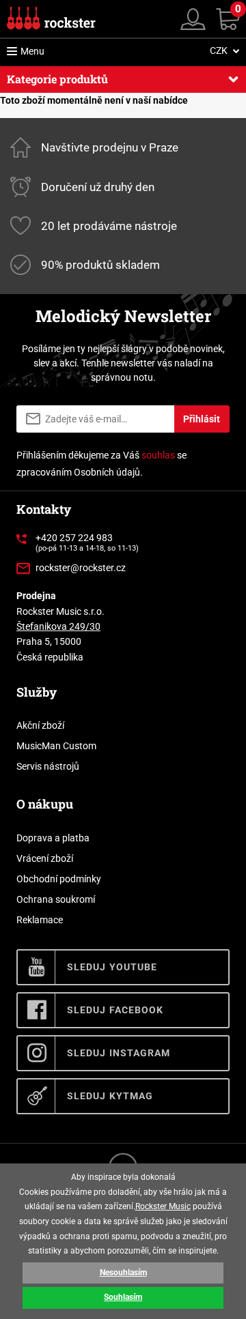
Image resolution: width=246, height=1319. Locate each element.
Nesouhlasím (123, 1272)
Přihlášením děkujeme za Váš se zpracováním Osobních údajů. (101, 464)
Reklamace (39, 919)
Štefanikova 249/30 (58, 626)
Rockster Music (163, 1206)
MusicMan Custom (56, 745)
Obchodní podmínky (58, 878)
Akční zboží (40, 725)
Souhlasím (123, 1297)
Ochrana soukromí (55, 899)
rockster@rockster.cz (81, 567)
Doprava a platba (53, 837)
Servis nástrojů (47, 766)
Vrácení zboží (44, 858)
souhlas (158, 455)
